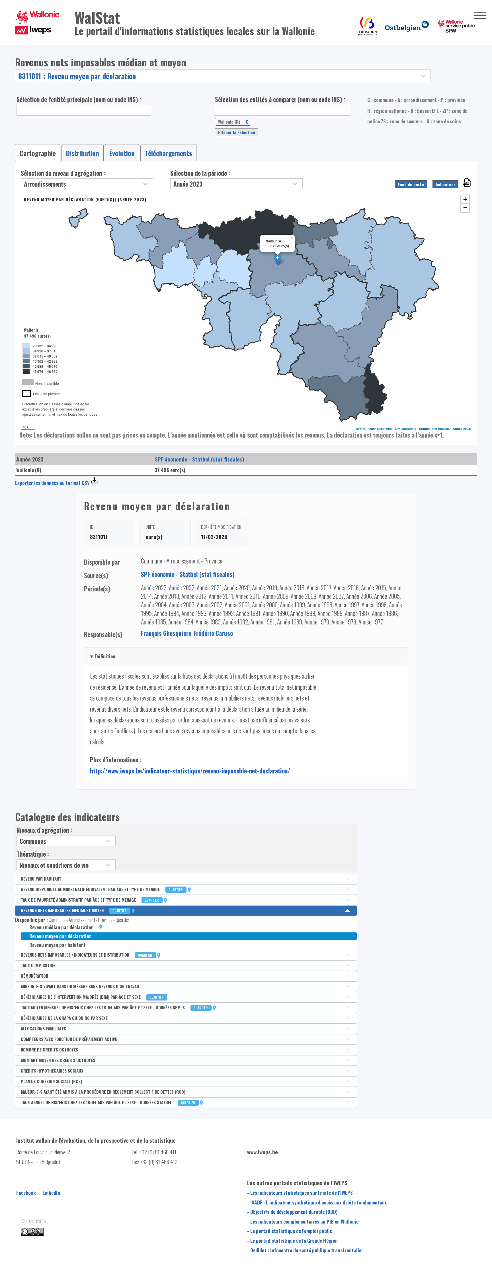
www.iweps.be (262, 1152)
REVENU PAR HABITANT (41, 878)
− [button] (465, 207)
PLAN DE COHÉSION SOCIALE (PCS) (51, 1081)
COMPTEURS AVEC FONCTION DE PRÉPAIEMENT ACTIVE (69, 1039)
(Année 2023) (461, 428)
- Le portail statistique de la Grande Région (292, 1240)
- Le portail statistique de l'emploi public (289, 1230)
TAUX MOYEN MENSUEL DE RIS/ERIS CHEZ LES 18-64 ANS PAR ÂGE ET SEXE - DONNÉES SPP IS (114, 1007)
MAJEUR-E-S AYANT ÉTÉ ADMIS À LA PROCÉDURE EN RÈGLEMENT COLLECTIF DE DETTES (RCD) (103, 1092)
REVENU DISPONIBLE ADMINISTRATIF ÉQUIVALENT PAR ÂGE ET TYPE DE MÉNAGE (102, 889)
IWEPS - (362, 428)
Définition (105, 656)
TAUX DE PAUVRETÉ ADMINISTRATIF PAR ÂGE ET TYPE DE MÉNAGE (90, 900)
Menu (480, 15)
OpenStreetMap (380, 428)
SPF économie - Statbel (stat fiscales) (423, 428)
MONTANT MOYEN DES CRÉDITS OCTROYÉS (58, 1060)
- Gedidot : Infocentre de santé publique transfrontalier (305, 1250)
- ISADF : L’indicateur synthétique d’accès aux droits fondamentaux (317, 1202)
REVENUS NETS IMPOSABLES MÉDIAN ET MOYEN (74, 910)
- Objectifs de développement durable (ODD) (292, 1211)
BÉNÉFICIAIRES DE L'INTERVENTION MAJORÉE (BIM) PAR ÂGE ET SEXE (92, 997)
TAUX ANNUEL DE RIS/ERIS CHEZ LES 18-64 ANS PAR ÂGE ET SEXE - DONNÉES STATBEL (108, 1102)
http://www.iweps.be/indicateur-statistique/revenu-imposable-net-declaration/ (190, 770)
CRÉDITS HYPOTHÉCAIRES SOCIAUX (52, 1070)
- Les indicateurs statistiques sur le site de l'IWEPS (300, 1192)
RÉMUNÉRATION (34, 976)
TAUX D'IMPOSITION (38, 965)
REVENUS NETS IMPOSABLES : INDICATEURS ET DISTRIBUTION (87, 954)
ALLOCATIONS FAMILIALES (43, 1028)
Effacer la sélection (236, 132)
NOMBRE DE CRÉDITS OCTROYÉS (49, 1049)
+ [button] (465, 199)
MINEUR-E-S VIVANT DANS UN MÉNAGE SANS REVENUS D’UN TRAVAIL (80, 986)
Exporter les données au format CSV (52, 482)
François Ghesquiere (166, 633)
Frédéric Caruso (213, 633)
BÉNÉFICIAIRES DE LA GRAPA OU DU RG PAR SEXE (64, 1018)
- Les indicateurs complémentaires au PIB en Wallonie (302, 1221)
